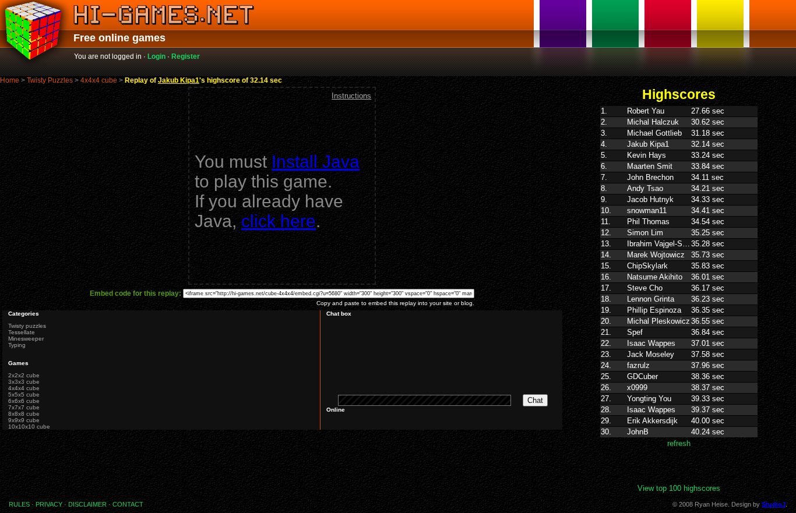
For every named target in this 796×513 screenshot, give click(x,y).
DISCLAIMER (87, 504)
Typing (17, 345)
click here (278, 221)
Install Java (316, 161)
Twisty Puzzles (50, 80)
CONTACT (127, 504)
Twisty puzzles (27, 326)
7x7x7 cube (24, 407)
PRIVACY (49, 504)
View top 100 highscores (678, 488)
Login (156, 56)
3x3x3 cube (24, 381)
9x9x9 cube (24, 420)
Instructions (351, 95)
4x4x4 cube (98, 80)
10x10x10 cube (29, 426)
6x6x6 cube (24, 401)
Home (9, 80)
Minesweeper (26, 338)
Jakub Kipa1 (178, 80)
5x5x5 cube (24, 394)
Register (185, 56)
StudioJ (774, 504)
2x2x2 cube (24, 375)
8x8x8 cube (24, 414)
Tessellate (21, 332)
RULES (19, 504)
